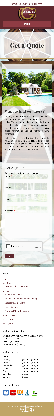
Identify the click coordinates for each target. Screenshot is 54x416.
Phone (8, 187)
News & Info (8, 319)
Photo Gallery (9, 315)
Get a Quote (8, 323)
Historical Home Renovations (18, 311)
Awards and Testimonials (16, 286)
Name (8, 176)
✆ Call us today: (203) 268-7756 (27, 3)
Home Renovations (13, 294)
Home (5, 279)
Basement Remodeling (15, 302)
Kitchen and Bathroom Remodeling (21, 298)
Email (8, 199)
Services (6, 291)
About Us (7, 283)
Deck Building (11, 307)
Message (10, 210)
